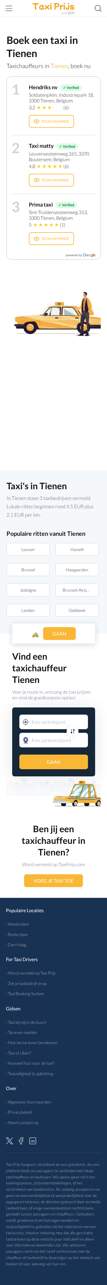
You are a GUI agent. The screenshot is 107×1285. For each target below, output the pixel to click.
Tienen (59, 65)
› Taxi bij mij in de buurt (26, 1022)
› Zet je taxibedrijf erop (26, 983)
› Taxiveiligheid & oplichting (29, 1073)
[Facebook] (21, 1139)
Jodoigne (28, 590)
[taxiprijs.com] (53, 8)
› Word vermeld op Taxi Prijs (31, 972)
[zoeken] (98, 8)
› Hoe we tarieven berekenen (32, 1042)
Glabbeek (77, 610)
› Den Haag (16, 944)
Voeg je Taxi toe (53, 881)
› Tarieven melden (21, 1032)
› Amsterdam (17, 924)
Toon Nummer (55, 121)
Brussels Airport (77, 590)
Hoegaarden (77, 569)
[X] (9, 1139)
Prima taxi (41, 204)
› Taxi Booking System (25, 993)
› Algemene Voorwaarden (28, 1101)
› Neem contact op (22, 1122)
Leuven (27, 549)
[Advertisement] (53, 400)
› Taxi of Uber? (18, 1052)
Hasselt (77, 549)
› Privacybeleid (19, 1112)
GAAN (53, 762)
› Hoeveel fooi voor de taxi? (30, 1063)
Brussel (28, 569)
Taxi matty (41, 145)
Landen (28, 610)
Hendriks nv (43, 87)
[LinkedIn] (32, 1139)
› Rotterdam (17, 934)
